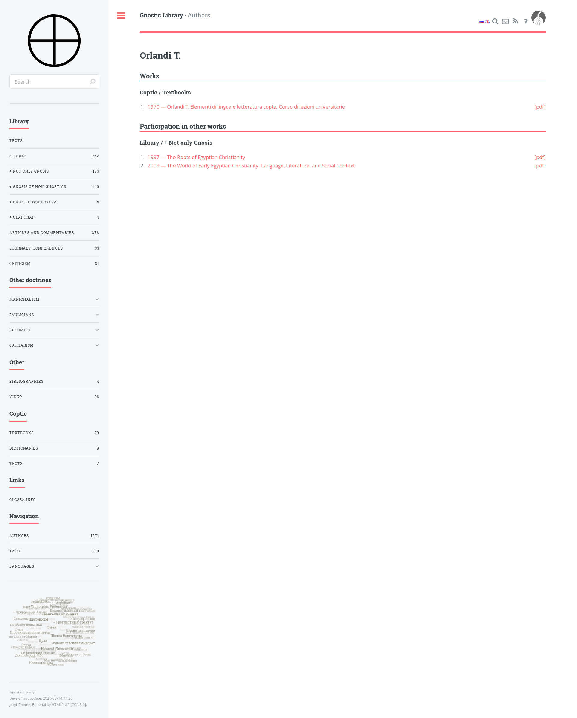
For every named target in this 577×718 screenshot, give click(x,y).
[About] (525, 21)
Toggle (120, 15)
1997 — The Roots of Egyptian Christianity (196, 157)
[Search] (495, 21)
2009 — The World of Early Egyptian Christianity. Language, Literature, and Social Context (251, 165)
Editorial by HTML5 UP (50, 704)
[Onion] (538, 21)
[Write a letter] (505, 21)
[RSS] (515, 21)
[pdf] (540, 106)
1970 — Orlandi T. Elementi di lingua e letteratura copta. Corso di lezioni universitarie (246, 106)
